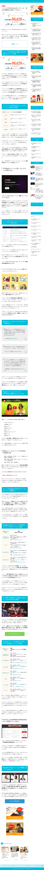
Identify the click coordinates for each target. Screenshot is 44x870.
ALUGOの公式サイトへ (15, 633)
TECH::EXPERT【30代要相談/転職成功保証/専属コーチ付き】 (36, 81)
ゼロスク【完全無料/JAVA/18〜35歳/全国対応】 (36, 72)
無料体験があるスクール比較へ (36, 147)
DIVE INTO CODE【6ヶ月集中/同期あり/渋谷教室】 (36, 90)
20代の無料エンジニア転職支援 (21, 2)
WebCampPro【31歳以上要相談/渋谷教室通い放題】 (36, 85)
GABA (6, 678)
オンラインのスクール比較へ (36, 154)
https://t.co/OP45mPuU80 (9, 335)
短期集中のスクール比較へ (36, 158)
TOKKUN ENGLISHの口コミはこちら (19, 554)
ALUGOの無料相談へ (15, 801)
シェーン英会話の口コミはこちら (19, 686)
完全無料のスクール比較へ (36, 144)
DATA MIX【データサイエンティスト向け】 (36, 134)
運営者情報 (34, 246)
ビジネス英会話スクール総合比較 (36, 244)
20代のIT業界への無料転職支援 (30, 2)
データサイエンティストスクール (36, 230)
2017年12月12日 (14, 338)
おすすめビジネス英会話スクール (36, 237)
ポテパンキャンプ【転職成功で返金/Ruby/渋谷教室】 (36, 76)
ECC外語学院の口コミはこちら (18, 668)
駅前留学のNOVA (6, 672)
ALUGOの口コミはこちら (17, 539)
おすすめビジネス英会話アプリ (36, 240)
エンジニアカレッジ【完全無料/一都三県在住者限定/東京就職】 (36, 29)
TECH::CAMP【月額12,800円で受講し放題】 (36, 129)
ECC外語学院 (5, 667)
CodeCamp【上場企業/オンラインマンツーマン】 (36, 120)
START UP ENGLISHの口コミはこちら (20, 662)
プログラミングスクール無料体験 (13, 2)
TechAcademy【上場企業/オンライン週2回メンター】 (36, 125)
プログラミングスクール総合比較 (36, 233)
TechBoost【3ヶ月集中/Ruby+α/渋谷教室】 (36, 112)
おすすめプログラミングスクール (36, 223)
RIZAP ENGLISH (6, 559)
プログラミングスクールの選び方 (5, 2)
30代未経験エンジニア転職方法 (38, 2)
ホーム (33, 216)
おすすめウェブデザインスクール (36, 226)
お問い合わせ (34, 255)
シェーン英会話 (5, 684)
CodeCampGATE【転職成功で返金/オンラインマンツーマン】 (36, 34)
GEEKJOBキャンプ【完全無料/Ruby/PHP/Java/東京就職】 (36, 25)
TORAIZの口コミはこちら (17, 547)
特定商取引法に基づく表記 (36, 252)
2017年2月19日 (18, 351)
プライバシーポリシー (36, 249)
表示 (16, 44)
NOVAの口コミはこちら (17, 674)
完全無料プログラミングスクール (36, 220)
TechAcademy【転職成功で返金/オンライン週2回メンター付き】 (36, 38)
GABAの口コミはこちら (17, 680)
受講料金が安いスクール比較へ (36, 151)
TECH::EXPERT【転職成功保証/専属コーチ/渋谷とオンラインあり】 (36, 44)
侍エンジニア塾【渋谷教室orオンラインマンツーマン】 (36, 116)
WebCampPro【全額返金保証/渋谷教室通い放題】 (36, 48)
